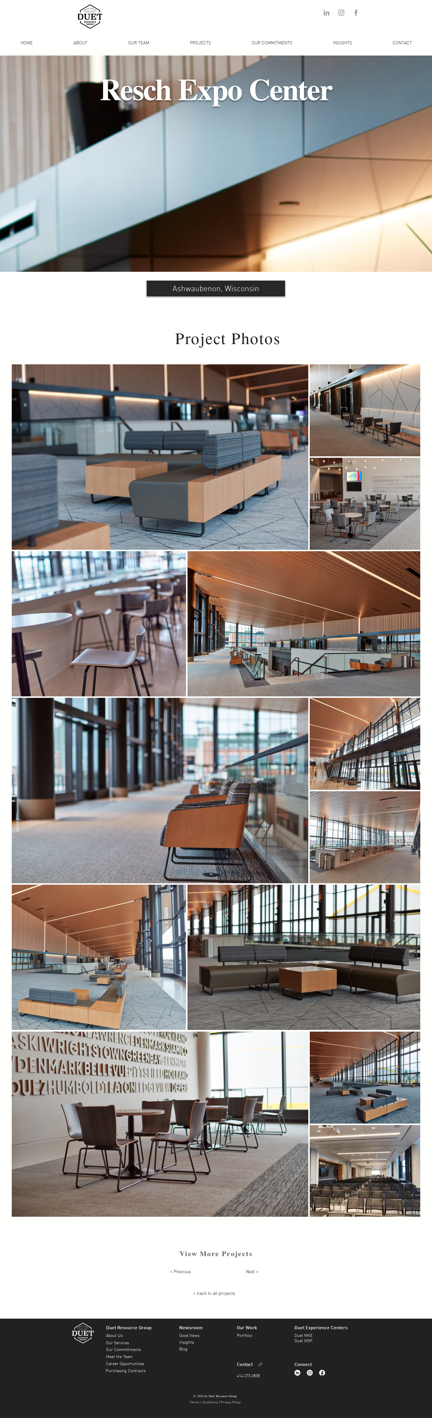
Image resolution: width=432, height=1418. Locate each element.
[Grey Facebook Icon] (356, 13)
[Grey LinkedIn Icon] (326, 13)
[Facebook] (322, 1373)
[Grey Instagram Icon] (341, 13)
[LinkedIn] (297, 1373)
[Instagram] (310, 1373)
